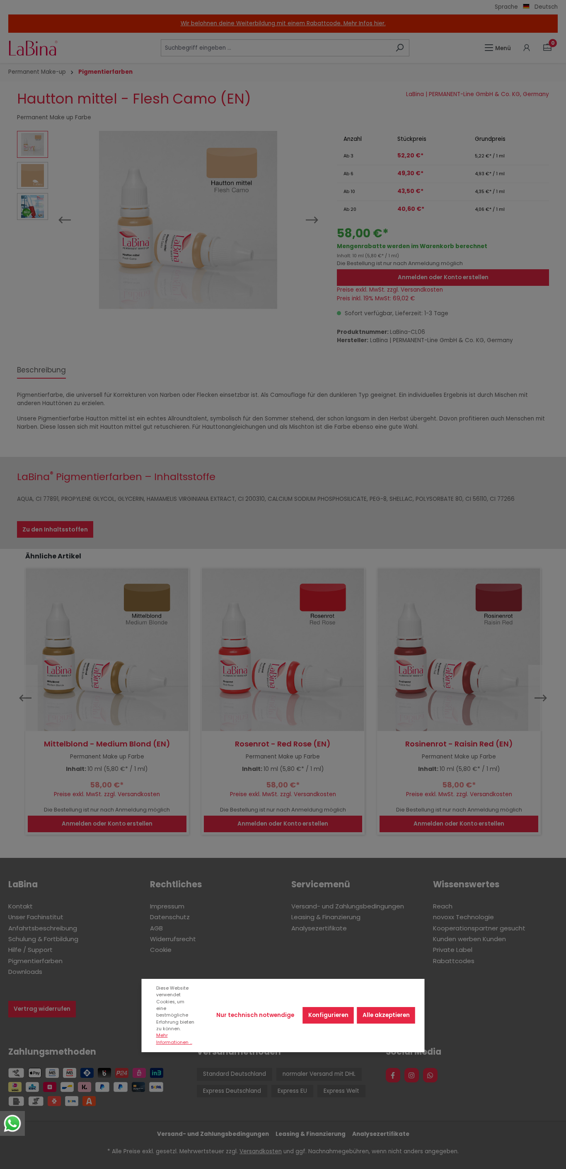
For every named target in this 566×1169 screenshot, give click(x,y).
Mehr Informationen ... (174, 1038)
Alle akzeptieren (386, 1015)
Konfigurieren (328, 1015)
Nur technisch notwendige (255, 1015)
